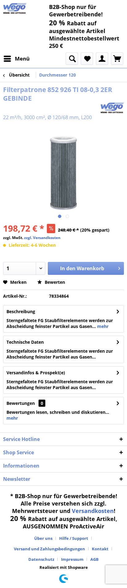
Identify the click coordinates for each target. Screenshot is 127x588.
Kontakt (100, 549)
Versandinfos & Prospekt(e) (35, 373)
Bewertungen (20, 403)
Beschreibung (20, 311)
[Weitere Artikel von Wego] (112, 108)
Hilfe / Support (73, 538)
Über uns (43, 538)
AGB (94, 559)
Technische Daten (25, 342)
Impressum (72, 559)
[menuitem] (16, 58)
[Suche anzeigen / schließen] (72, 58)
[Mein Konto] (102, 58)
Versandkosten (93, 510)
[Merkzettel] (87, 58)
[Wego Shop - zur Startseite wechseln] (15, 8)
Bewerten (54, 282)
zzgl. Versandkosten (42, 237)
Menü (22, 58)
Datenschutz (41, 559)
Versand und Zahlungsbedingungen (49, 549)
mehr (102, 326)
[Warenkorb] (117, 58)
